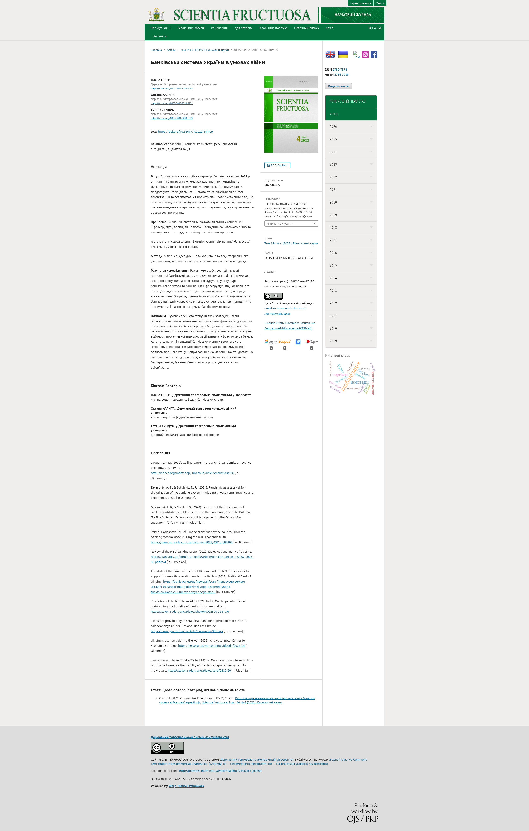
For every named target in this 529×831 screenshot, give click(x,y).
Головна (156, 50)
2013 (333, 291)
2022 (333, 177)
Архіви (171, 50)
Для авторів (243, 28)
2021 (333, 190)
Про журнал (159, 28)
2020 (333, 202)
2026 (333, 127)
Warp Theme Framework (186, 786)
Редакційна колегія (191, 28)
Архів (329, 28)
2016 (333, 253)
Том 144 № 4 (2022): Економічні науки (205, 50)
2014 (333, 278)
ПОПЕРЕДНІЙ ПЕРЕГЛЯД (348, 101)
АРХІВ (334, 114)
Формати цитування (280, 223)
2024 (333, 152)
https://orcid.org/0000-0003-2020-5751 (172, 103)
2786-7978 (340, 69)
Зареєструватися (360, 3)
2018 (333, 228)
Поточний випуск (306, 28)
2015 (333, 265)
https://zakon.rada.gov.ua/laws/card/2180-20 (199, 670)
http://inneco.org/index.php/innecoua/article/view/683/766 (192, 473)
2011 (333, 316)
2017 (333, 240)
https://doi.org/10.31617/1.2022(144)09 (185, 131)
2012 (333, 303)
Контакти (160, 36)
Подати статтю (338, 86)
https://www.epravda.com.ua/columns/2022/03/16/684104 (191, 542)
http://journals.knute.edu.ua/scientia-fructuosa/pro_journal (220, 771)
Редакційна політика (273, 28)
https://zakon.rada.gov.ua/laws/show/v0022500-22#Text (190, 611)
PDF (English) (278, 165)
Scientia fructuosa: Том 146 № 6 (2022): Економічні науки (242, 702)
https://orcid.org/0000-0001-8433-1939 (172, 118)
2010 (333, 328)
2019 (333, 215)
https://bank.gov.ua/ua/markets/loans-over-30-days (187, 631)
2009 (333, 341)
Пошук (376, 28)
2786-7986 (341, 75)
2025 (333, 139)
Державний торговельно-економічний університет (190, 737)
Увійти (380, 3)
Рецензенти (219, 28)
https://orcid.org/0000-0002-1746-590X (172, 88)
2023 (333, 164)
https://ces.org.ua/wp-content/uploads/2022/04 (211, 646)
